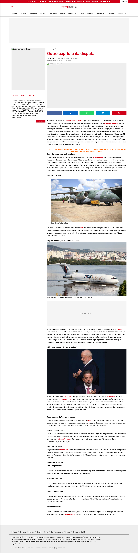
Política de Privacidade (18, 548)
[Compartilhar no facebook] (54, 113)
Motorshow (80, 1)
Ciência (112, 14)
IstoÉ (29, 1)
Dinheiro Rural (43, 1)
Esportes (68, 1)
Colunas (53, 14)
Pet (101, 1)
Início (48, 49)
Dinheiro (34, 1)
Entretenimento (86, 14)
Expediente (107, 1)
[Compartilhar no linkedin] (70, 113)
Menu (74, 1)
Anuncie (124, 1)
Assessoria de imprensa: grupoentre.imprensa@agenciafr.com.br (46, 548)
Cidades (67, 532)
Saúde (51, 1)
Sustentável (95, 1)
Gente (56, 1)
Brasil (14, 14)
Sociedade (101, 14)
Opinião (54, 49)
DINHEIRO (33, 14)
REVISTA (43, 14)
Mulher (88, 1)
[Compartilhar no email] (119, 113)
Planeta (61, 1)
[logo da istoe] (69, 7)
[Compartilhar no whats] (87, 113)
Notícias (14, 532)
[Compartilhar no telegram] (103, 113)
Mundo (23, 14)
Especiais (122, 14)
